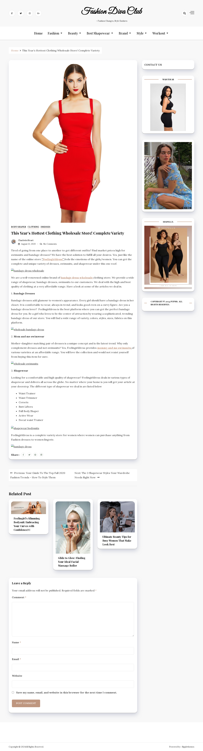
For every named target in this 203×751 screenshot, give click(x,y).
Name (16, 642)
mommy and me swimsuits (114, 347)
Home (38, 33)
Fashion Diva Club (111, 11)
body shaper (18, 227)
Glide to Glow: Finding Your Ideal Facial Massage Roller (71, 561)
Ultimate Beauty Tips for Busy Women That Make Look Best (116, 540)
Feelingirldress (52, 259)
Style (140, 33)
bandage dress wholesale (77, 277)
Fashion (53, 33)
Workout (158, 33)
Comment (19, 597)
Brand (123, 33)
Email (16, 659)
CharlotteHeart (25, 240)
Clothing (33, 227)
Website (17, 675)
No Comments (50, 244)
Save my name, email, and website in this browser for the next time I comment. (66, 692)
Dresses (45, 227)
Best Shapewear (98, 33)
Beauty (73, 33)
